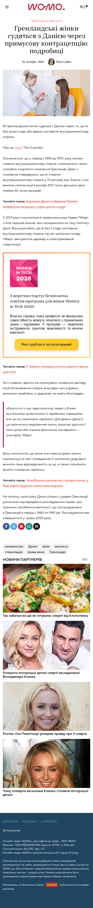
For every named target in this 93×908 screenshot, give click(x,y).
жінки (46, 546)
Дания (32, 546)
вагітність (61, 546)
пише (18, 148)
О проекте (49, 821)
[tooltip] (6, 526)
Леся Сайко (63, 62)
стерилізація (13, 552)
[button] (85, 6)
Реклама (30, 821)
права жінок (36, 552)
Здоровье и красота (46, 21)
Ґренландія (58, 552)
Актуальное (11, 830)
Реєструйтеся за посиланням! (46, 344)
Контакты (10, 821)
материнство (14, 546)
